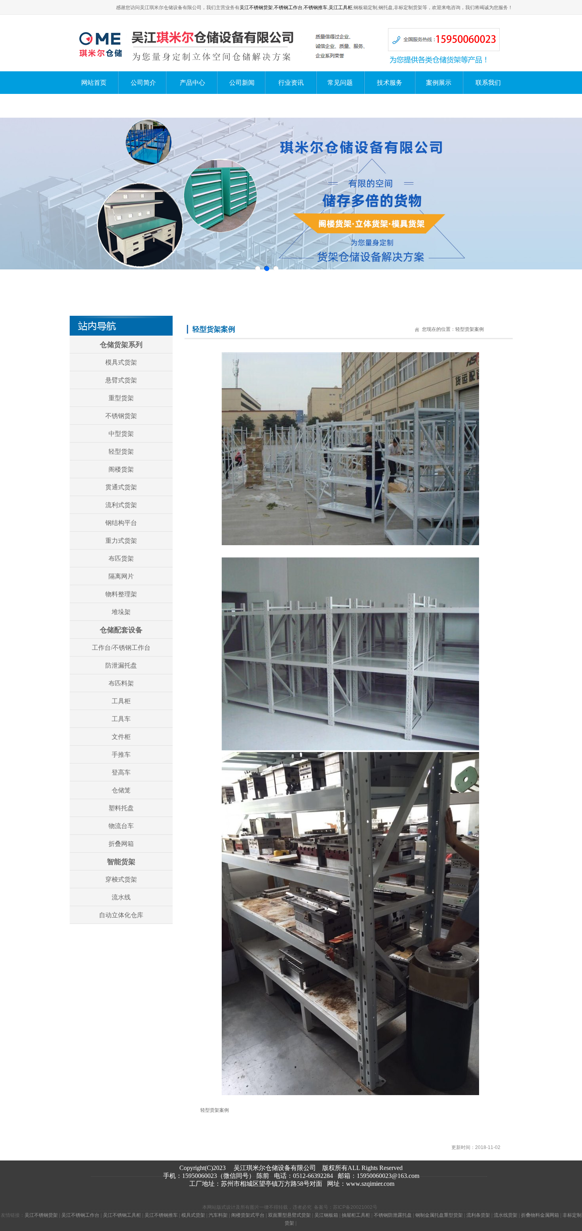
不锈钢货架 (121, 415)
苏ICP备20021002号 (355, 1207)
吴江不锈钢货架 (256, 7)
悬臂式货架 (121, 380)
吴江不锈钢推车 (161, 1215)
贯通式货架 (121, 487)
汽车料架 (218, 1215)
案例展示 (438, 82)
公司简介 (143, 82)
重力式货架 (121, 540)
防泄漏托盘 (121, 665)
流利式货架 (121, 505)
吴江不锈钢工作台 (80, 1215)
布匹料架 (121, 683)
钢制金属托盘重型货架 (439, 1215)
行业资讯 (291, 82)
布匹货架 (121, 558)
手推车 (121, 754)
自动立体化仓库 (121, 915)
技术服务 (389, 82)
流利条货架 (478, 1215)
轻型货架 (121, 451)
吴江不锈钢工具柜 (122, 1215)
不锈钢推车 (315, 7)
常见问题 (340, 82)
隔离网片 (121, 576)
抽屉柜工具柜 (356, 1215)
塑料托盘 (121, 808)
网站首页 (94, 82)
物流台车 (121, 826)
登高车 (121, 772)
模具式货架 (121, 362)
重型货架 (121, 398)
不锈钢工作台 (288, 7)
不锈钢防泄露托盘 (393, 1215)
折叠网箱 (121, 843)
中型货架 (121, 433)
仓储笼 (121, 790)
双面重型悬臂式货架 (289, 1215)
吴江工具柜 (340, 7)
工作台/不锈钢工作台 (121, 647)
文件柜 (121, 736)
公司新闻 (242, 82)
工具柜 (121, 701)
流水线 (121, 897)
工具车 (121, 719)
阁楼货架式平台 (247, 1215)
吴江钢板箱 (326, 1215)
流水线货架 (505, 1215)
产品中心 (192, 82)
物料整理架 (121, 594)
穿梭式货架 (121, 879)
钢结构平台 (121, 522)
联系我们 (488, 82)
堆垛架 (121, 612)
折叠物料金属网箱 (540, 1215)
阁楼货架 (121, 469)
